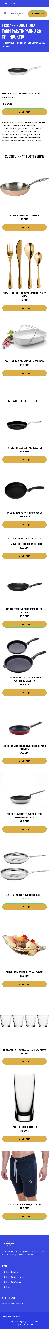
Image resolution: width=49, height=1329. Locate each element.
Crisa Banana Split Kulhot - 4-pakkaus (24, 972)
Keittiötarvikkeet (20, 93)
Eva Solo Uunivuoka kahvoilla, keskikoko (24, 361)
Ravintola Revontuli (15, 1277)
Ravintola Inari (12, 1272)
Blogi (8, 1287)
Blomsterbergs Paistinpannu (24, 215)
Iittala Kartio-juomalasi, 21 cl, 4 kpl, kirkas (24, 1049)
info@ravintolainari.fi (10, 4)
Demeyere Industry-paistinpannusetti (24, 894)
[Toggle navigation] (5, 13)
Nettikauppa (37, 13)
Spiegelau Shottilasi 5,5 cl (24, 1126)
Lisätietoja (24, 112)
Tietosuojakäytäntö (19, 1324)
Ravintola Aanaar (14, 1282)
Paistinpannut (35, 93)
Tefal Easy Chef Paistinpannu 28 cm (24, 543)
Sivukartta (34, 1324)
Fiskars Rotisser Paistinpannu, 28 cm (24, 447)
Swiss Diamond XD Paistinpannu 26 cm (24, 512)
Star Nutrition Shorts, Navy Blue (24, 1204)
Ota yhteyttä (23, 1321)
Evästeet (34, 1321)
